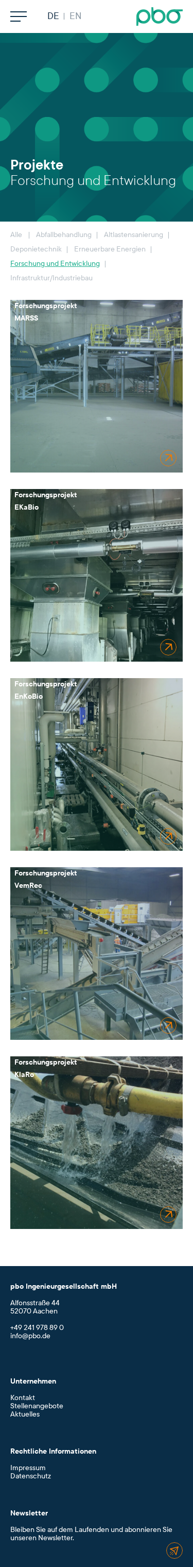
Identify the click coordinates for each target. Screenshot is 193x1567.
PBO (159, 16)
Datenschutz (30, 1476)
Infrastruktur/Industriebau (51, 278)
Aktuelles (25, 1414)
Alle (16, 234)
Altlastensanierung (133, 234)
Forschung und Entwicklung (55, 263)
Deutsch (53, 16)
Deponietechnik (36, 249)
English (75, 16)
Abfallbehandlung (64, 234)
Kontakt (22, 1397)
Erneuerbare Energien (110, 249)
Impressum (28, 1467)
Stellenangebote (36, 1406)
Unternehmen (33, 1381)
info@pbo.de (30, 1336)
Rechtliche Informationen (53, 1451)
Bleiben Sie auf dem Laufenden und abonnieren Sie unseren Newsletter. (91, 1533)
